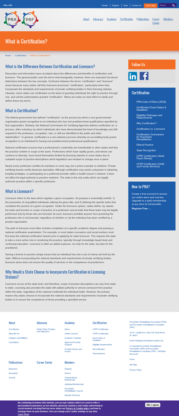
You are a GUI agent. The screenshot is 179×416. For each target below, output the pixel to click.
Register (115, 5)
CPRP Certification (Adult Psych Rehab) (150, 157)
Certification (20, 55)
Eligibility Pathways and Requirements (149, 116)
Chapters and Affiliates (18, 338)
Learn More (23, 414)
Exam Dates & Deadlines (99, 339)
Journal (12, 378)
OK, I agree (153, 405)
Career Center (44, 362)
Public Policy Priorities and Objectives (46, 330)
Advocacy (42, 323)
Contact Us (137, 5)
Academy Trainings (73, 338)
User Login (150, 5)
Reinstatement (99, 353)
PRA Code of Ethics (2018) (151, 102)
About (12, 323)
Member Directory (72, 395)
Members (70, 362)
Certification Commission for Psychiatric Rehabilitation (150, 137)
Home (8, 55)
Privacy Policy (136, 370)
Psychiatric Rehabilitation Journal (74, 390)
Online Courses (71, 334)
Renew (68, 373)
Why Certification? (147, 123)
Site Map (133, 365)
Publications (16, 362)
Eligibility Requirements (102, 345)
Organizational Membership (71, 379)
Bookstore (13, 369)
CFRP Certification (100, 334)
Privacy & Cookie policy (78, 408)
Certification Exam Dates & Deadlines (151, 108)
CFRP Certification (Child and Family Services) (150, 165)
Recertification (99, 349)
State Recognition (146, 150)
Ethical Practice (145, 144)
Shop (125, 5)
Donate (105, 5)
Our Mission (14, 329)
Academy (70, 323)
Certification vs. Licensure (151, 129)
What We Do (14, 334)
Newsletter (13, 373)
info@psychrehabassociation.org (149, 341)
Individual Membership (74, 384)
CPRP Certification (100, 329)
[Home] (20, 19)
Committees (14, 342)
